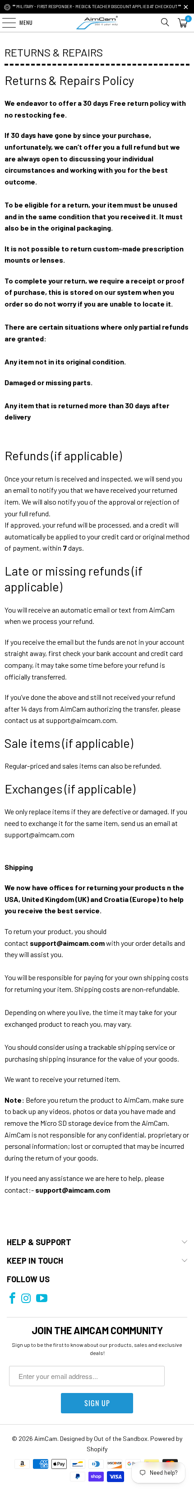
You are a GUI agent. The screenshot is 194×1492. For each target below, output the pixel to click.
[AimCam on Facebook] (12, 1298)
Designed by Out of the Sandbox (104, 1438)
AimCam (45, 1438)
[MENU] (4, 23)
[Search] (165, 23)
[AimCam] (97, 23)
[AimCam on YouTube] (42, 1298)
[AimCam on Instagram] (26, 1298)
